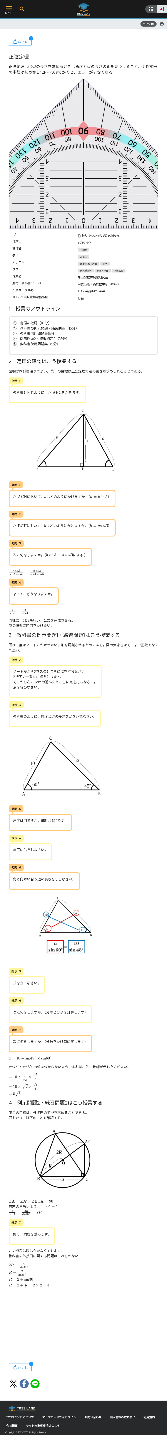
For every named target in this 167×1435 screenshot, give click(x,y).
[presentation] (55, 392)
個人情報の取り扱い (122, 1417)
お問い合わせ (93, 1417)
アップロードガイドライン (59, 1417)
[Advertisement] (83, 1324)
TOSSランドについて (20, 1417)
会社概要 (12, 1425)
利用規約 (149, 1417)
